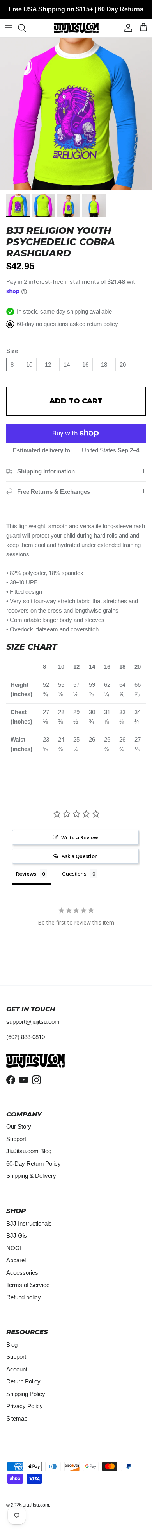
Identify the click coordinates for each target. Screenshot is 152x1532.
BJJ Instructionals (29, 1223)
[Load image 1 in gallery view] (76, 114)
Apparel (16, 1260)
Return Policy (23, 1381)
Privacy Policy (24, 1406)
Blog (12, 1344)
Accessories (22, 1272)
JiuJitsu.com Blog (28, 1151)
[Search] (25, 27)
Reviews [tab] (26, 873)
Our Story (18, 1126)
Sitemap (16, 1418)
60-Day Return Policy (33, 1163)
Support (16, 1139)
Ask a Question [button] (80, 856)
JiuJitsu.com (36, 1505)
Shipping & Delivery (31, 1175)
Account (16, 1369)
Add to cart (76, 401)
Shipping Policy (25, 1393)
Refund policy (23, 1297)
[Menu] (8, 27)
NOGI (13, 1248)
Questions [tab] (74, 873)
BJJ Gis (16, 1235)
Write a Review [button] (79, 837)
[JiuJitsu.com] (76, 28)
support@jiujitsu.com (33, 1021)
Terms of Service (27, 1284)
